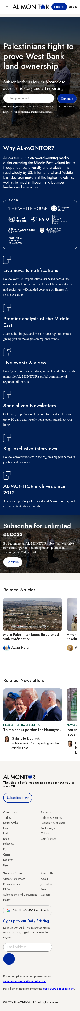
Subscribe (59, 7)
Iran (5, 828)
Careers (45, 895)
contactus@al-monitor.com (58, 989)
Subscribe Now (18, 797)
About (44, 879)
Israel (6, 839)
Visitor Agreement (14, 879)
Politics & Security (51, 818)
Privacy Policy (11, 884)
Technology (48, 828)
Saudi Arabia (11, 823)
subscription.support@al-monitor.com (24, 981)
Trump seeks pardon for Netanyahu (32, 730)
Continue (13, 562)
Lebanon (8, 860)
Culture (45, 833)
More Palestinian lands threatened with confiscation (31, 637)
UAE (5, 833)
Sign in (73, 7)
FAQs (6, 889)
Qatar (6, 854)
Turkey (7, 818)
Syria (6, 865)
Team (44, 889)
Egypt (6, 849)
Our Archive (48, 839)
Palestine (8, 844)
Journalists (46, 884)
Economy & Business (53, 823)
